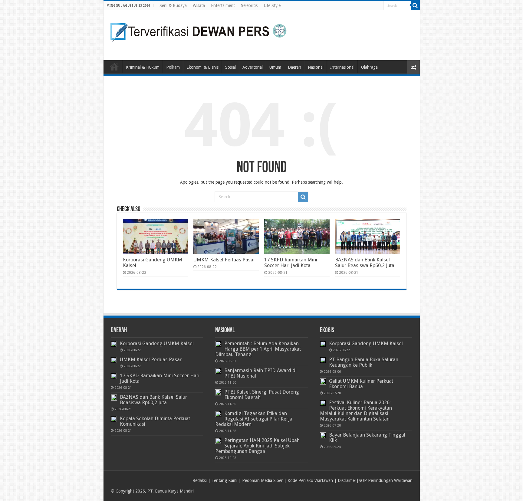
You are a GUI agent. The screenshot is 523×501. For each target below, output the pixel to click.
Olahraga (369, 67)
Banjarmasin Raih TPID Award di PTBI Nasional (260, 373)
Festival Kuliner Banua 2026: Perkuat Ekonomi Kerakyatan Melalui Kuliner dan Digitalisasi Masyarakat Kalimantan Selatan (356, 411)
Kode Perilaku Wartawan (310, 480)
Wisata (199, 5)
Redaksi (199, 480)
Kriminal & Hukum (143, 67)
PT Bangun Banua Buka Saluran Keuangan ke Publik (363, 362)
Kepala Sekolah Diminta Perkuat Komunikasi (155, 421)
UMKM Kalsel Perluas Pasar (224, 260)
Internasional (342, 67)
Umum (275, 67)
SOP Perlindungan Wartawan (386, 480)
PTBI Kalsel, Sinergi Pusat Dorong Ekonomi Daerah (261, 394)
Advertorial (252, 67)
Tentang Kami (224, 480)
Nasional (316, 67)
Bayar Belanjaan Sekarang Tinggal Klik (367, 437)
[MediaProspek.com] (199, 34)
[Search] (415, 5)
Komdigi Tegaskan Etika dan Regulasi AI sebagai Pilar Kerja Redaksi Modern (253, 419)
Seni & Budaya (173, 5)
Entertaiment (223, 5)
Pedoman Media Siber (262, 480)
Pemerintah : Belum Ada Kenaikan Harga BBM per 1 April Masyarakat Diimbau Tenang (258, 349)
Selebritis (249, 5)
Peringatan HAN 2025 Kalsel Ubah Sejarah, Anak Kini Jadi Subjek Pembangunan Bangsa (257, 445)
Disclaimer (347, 480)
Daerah (294, 67)
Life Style (272, 5)
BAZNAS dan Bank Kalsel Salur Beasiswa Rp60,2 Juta (364, 262)
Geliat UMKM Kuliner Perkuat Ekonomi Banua (361, 383)
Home (114, 66)
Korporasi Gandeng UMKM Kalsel (157, 343)
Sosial (230, 67)
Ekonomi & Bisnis (202, 67)
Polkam (173, 67)
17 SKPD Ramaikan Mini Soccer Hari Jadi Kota (290, 262)
